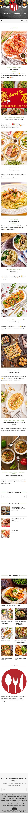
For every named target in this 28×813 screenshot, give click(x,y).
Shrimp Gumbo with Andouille (14, 475)
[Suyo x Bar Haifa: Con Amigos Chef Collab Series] (5, 510)
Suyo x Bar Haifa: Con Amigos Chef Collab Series (18, 508)
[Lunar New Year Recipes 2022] (14, 98)
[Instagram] (22, 21)
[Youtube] (24, 21)
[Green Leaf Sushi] (14, 351)
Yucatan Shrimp (14, 322)
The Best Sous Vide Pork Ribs (17, 519)
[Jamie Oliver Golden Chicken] (7, 650)
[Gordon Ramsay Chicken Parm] (14, 591)
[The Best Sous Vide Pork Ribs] (5, 522)
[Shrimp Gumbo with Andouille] (14, 453)
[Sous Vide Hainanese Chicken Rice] (7, 614)
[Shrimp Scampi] (14, 199)
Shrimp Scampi (14, 221)
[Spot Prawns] (14, 48)
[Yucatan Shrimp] (14, 300)
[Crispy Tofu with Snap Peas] (21, 650)
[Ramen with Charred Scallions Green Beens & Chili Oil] (21, 614)
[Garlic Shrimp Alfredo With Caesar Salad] (14, 401)
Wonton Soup (14, 272)
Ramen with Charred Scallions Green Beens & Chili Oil (20, 623)
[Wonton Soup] (14, 250)
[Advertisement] (14, 556)
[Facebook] (21, 21)
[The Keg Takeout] (14, 148)
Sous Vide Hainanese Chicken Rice (6, 622)
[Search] (26, 21)
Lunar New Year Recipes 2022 (14, 120)
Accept (14, 809)
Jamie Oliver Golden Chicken (6, 659)
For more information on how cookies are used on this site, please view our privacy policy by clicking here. (14, 811)
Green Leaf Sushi (14, 372)
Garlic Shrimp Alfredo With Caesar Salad (14, 423)
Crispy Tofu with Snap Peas (20, 659)
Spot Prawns (14, 69)
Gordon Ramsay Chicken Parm (10, 605)
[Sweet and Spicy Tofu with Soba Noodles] (21, 633)
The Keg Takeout (14, 170)
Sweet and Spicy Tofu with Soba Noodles (20, 641)
